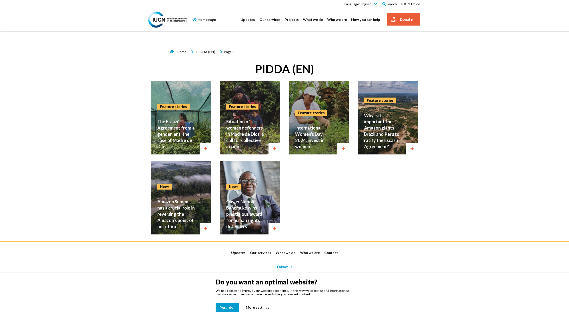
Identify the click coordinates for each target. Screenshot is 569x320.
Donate (406, 19)
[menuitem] (247, 19)
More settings (257, 307)
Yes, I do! (227, 307)
